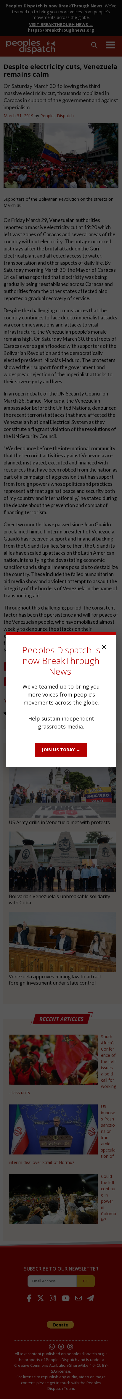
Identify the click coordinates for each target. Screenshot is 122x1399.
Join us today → (61, 749)
